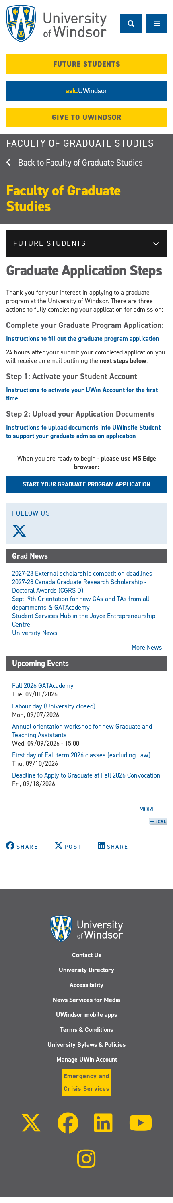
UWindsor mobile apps (86, 1014)
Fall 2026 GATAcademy (43, 685)
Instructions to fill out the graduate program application (82, 338)
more (147, 809)
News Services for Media (86, 1000)
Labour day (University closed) (53, 706)
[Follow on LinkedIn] (103, 1128)
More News (147, 647)
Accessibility (86, 985)
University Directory (86, 970)
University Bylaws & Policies (86, 1044)
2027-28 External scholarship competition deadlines (82, 573)
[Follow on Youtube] (140, 1128)
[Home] (56, 23)
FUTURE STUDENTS (86, 64)
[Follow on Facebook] (68, 1128)
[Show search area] (131, 23)
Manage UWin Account (86, 1059)
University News (35, 633)
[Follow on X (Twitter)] (31, 1128)
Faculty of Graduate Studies (80, 143)
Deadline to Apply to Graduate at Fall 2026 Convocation (86, 775)
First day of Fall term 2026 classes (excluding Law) (81, 755)
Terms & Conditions (86, 1029)
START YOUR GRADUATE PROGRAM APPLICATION (86, 484)
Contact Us (86, 955)
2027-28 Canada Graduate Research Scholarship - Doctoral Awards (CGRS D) (79, 586)
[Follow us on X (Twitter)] (23, 533)
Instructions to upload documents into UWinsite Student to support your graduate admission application (83, 431)
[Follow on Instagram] (86, 1164)
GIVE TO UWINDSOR (87, 117)
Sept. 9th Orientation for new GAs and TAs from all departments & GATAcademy (80, 603)
